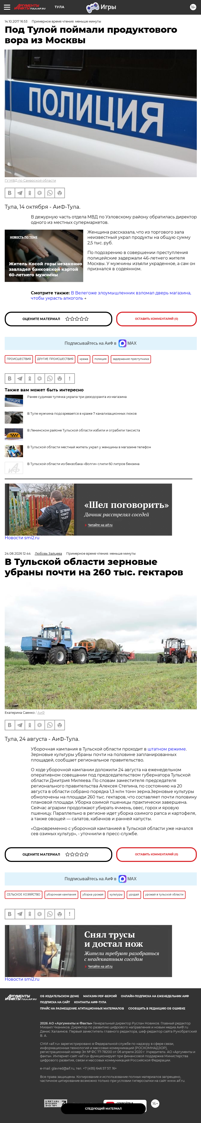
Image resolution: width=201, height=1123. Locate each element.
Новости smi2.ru (22, 537)
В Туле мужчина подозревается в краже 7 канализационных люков (82, 413)
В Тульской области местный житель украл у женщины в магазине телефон (89, 447)
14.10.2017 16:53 (16, 21)
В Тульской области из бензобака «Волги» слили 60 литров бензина (83, 464)
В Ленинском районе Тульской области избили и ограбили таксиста (83, 430)
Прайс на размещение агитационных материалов (82, 1008)
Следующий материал (103, 1108)
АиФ (41, 713)
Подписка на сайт (55, 1002)
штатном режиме (167, 749)
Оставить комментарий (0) (156, 319)
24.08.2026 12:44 (18, 553)
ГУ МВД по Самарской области (30, 180)
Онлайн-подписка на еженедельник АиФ (155, 996)
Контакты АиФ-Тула (90, 1002)
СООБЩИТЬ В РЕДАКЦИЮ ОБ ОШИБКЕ (156, 1008)
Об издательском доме (59, 996)
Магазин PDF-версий (100, 996)
